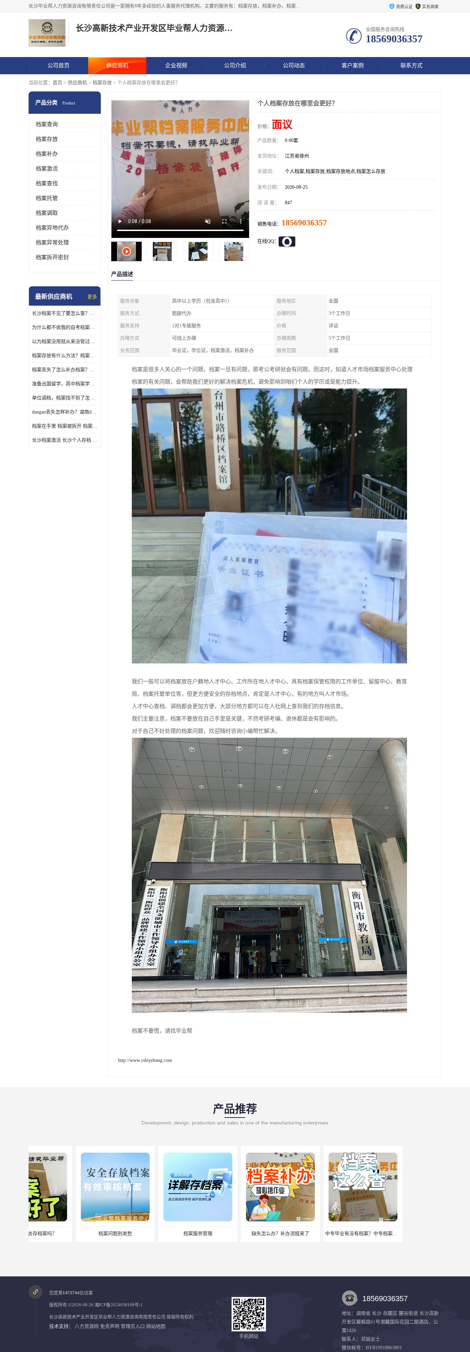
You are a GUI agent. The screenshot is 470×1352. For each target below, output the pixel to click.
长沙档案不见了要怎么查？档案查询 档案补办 (64, 313)
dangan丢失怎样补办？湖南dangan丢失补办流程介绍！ (64, 412)
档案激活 (47, 169)
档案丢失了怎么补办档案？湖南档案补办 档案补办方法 (64, 369)
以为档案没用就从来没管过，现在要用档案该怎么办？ (64, 341)
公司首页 (58, 65)
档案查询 (47, 124)
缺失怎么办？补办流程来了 (233, 1233)
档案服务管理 (150, 1233)
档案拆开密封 (52, 257)
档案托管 (47, 198)
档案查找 (47, 183)
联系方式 (411, 65)
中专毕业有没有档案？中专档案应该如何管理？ (328, 1233)
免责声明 (109, 1326)
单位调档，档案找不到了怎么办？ (64, 397)
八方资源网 (87, 1326)
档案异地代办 (52, 228)
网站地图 (155, 1326)
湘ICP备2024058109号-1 (119, 1304)
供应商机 (117, 65)
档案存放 (102, 82)
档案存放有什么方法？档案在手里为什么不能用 (64, 355)
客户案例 (353, 65)
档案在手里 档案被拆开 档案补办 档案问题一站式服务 (64, 426)
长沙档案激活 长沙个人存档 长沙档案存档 (64, 440)
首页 (57, 82)
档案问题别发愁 (68, 1233)
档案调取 (47, 213)
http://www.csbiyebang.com (145, 1060)
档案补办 (47, 154)
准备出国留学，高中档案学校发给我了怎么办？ (64, 383)
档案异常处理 (52, 242)
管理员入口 (133, 1326)
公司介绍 (235, 65)
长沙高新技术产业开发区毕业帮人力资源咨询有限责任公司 (107, 1316)
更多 (92, 296)
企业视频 (176, 65)
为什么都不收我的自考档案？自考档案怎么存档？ (64, 327)
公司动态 (294, 65)
